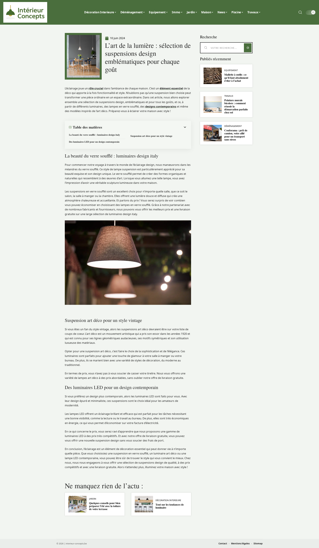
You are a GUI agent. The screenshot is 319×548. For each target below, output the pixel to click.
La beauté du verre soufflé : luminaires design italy (94, 135)
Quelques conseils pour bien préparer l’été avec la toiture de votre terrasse (105, 506)
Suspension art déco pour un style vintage (151, 136)
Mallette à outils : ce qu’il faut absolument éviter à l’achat (236, 78)
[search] (300, 12)
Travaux (228, 96)
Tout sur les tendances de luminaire (170, 506)
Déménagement (233, 126)
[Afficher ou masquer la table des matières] (144, 127)
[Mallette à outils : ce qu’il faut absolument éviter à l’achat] (213, 76)
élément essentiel (171, 88)
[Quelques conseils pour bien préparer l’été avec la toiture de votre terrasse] (77, 504)
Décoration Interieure (168, 500)
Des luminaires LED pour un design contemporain (94, 141)
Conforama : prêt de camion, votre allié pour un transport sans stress (235, 134)
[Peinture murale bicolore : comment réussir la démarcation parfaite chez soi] (213, 104)
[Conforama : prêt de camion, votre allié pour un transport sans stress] (213, 133)
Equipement (231, 70)
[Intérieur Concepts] (25, 12)
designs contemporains (160, 106)
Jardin (92, 499)
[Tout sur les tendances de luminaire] (144, 504)
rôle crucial (96, 88)
